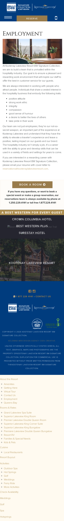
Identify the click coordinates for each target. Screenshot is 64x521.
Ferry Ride (9, 483)
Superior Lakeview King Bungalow (22, 427)
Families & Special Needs (17, 438)
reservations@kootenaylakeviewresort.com (25, 168)
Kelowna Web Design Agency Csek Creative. (32, 341)
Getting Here (10, 387)
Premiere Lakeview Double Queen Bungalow (28, 431)
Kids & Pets (10, 442)
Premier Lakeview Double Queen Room (25, 420)
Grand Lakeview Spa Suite (18, 412)
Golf (6, 475)
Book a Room (31, 184)
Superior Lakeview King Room (20, 416)
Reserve (32, 18)
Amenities (9, 384)
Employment (10, 399)
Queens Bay (10, 402)
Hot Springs (10, 472)
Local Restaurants (13, 452)
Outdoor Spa (10, 468)
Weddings (9, 479)
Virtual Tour (10, 391)
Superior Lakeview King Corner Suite (23, 423)
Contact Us (10, 395)
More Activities (11, 487)
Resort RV (9, 435)
